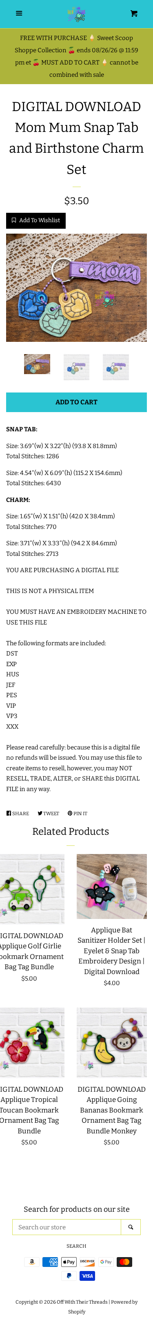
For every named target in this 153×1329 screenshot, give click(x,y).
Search (76, 1246)
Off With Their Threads (82, 1302)
